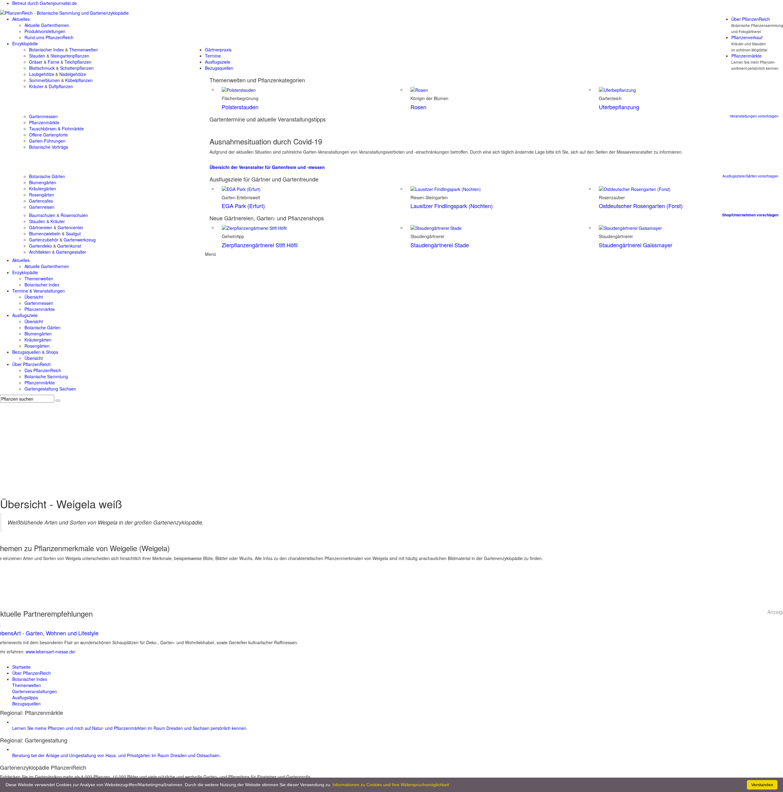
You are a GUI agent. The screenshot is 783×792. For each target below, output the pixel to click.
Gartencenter (70, 227)
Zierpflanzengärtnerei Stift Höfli (260, 245)
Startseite (21, 667)
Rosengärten (41, 195)
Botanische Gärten (47, 176)
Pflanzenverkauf (747, 37)
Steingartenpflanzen (69, 56)
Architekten (40, 252)
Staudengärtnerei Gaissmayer (635, 245)
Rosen (418, 107)
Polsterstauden (240, 107)
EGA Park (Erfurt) (243, 206)
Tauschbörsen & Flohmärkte (56, 128)
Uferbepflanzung (619, 107)
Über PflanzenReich (750, 19)
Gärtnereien (40, 227)
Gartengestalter (71, 252)
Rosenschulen (74, 215)
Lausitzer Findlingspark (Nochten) (451, 206)
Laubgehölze (41, 74)
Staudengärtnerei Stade (439, 245)
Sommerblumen (44, 80)
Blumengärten (42, 182)
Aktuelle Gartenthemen (46, 25)
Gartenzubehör (43, 240)
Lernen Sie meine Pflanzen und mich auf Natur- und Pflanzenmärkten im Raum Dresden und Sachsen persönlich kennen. (129, 728)
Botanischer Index (46, 50)
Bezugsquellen (219, 68)
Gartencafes (41, 201)
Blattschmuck (42, 68)
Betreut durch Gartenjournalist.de (44, 3)
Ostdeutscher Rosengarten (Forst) (641, 206)
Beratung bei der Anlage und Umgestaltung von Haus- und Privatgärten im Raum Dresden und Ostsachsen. (116, 755)
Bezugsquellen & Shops (35, 352)
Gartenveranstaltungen (34, 691)
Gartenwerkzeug (80, 240)
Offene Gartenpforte (48, 135)
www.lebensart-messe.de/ (51, 651)
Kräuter (36, 86)
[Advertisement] (391, 448)
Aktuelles (21, 19)
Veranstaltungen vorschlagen (754, 115)
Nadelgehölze (72, 74)
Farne (53, 62)
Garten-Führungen (47, 141)
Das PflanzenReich (42, 370)
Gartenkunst (69, 246)
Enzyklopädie (25, 43)
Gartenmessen (43, 116)
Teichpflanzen (78, 62)
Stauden (37, 56)
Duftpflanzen (61, 86)
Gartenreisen (41, 207)
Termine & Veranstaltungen (38, 291)
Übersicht (33, 297)
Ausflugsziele (217, 62)
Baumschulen (42, 215)
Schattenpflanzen (77, 68)
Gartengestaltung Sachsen (50, 389)
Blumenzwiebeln (45, 233)
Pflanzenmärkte (746, 56)
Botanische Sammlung (46, 376)
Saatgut (73, 233)
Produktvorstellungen (44, 31)
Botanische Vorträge (48, 147)
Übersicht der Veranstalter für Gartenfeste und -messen (267, 167)
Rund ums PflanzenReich (48, 37)
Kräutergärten (42, 188)
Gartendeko (40, 246)
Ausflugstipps (25, 697)
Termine (213, 56)
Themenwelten (83, 50)
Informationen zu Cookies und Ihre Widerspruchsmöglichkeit (390, 784)
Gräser (36, 62)
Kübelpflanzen (79, 80)
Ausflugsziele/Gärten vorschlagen (750, 175)
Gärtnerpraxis (218, 50)
